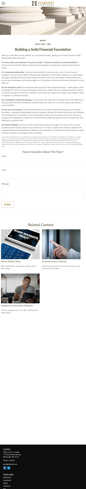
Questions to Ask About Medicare (17, 306)
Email (4, 170)
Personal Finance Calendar (54, 262)
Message (5, 183)
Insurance (6, 486)
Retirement (7, 477)
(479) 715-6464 (13, 452)
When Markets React (11, 262)
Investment (7, 480)
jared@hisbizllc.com (10, 464)
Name (4, 156)
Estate (5, 483)
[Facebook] (4, 467)
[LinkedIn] (8, 467)
